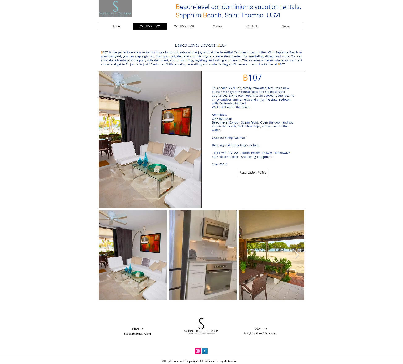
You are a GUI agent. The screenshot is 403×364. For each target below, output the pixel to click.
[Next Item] (297, 255)
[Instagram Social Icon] (198, 351)
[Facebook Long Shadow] (205, 351)
